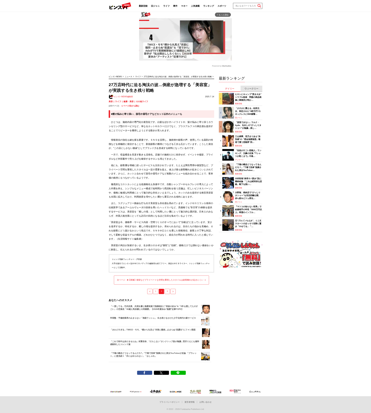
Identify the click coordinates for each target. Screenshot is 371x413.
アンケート (239, 160)
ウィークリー (251, 88)
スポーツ (222, 6)
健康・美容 (128, 101)
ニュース (128, 77)
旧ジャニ (155, 6)
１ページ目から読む (130, 106)
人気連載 (195, 6)
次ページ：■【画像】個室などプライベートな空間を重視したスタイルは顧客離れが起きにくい (160, 280)
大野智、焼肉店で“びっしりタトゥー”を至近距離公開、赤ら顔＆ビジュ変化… (247, 195)
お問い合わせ (205, 402)
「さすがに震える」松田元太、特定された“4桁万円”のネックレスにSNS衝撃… (248, 111)
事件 (175, 6)
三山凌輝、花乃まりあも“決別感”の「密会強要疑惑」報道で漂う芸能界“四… (247, 139)
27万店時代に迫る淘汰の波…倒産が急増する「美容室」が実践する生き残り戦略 (178, 77)
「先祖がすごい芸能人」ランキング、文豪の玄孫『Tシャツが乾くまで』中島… (248, 153)
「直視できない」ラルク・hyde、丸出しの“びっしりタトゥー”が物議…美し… (248, 125)
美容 (111, 101)
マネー (184, 6)
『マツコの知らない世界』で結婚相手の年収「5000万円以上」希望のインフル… (248, 209)
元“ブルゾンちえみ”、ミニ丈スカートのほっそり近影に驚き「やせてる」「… (248, 223)
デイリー (229, 88)
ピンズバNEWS (115, 77)
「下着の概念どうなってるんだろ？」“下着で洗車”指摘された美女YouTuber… (248, 167)
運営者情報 (189, 402)
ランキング (208, 6)
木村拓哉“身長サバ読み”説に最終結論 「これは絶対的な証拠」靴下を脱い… (248, 181)
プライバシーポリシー (169, 402)
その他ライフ (142, 101)
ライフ (166, 6)
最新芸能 (143, 6)
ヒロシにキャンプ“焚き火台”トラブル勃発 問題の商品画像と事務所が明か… (248, 97)
